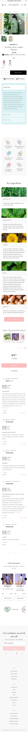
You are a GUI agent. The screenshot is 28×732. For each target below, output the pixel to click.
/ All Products (15, 11)
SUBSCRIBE (14, 648)
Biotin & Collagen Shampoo (7, 589)
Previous (2, 579)
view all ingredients (14, 319)
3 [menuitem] (15, 553)
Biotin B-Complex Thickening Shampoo (20, 589)
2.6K (8, 587)
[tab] (14, 365)
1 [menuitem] (12, 553)
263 (20, 587)
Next (25, 579)
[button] (4, 410)
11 (17, 44)
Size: (14, 58)
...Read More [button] (6, 407)
